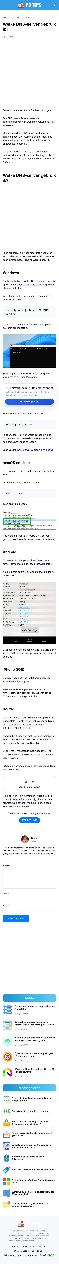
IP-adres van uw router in (21, 724)
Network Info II (44, 564)
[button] (4, 5)
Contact (14, 1246)
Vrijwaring (37, 1250)
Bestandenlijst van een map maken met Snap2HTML (35, 1007)
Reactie (6, 866)
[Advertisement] (29, 74)
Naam (6, 894)
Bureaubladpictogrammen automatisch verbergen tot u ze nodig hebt (35, 1039)
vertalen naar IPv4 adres (24, 377)
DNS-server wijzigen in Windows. (35, 450)
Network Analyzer (19, 681)
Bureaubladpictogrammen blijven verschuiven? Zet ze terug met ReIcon (34, 1023)
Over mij (42, 1246)
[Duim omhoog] (26, 781)
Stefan (34, 838)
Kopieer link (29, 820)
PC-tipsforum (20, 799)
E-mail (6, 905)
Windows (6, 18)
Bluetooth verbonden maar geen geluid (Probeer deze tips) (35, 1054)
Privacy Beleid (21, 1250)
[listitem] (29, 1099)
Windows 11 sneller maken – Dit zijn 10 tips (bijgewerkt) (34, 1070)
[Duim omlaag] (32, 781)
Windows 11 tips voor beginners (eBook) (29, 1255)
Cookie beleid (28, 1246)
